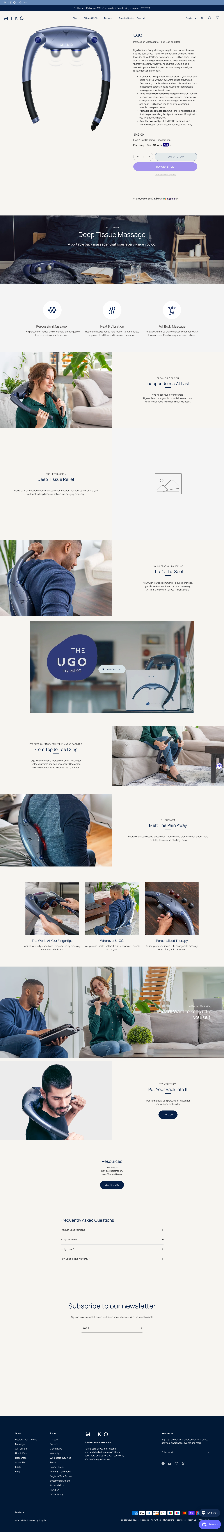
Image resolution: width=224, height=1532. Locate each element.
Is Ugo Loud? (67, 1249)
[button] (165, 198)
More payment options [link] (165, 174)
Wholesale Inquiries (60, 1457)
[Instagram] (176, 1463)
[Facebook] (163, 1463)
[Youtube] (169, 1463)
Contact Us (56, 1448)
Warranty (54, 1453)
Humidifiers (21, 1453)
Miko (24, 1520)
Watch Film (113, 669)
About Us (20, 1462)
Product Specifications (73, 1229)
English (189, 18)
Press (53, 1462)
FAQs (18, 1467)
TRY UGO (168, 1114)
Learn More (112, 1184)
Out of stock (176, 156)
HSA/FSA (54, 1489)
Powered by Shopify (36, 1520)
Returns (54, 1444)
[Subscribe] (140, 1328)
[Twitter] (183, 1463)
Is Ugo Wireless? (69, 1239)
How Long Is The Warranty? (75, 1258)
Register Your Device (26, 1439)
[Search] (209, 18)
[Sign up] (207, 1452)
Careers (54, 1439)
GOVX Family (56, 1494)
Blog (17, 1471)
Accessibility (57, 1485)
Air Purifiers (21, 1448)
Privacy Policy (57, 1467)
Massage (20, 1444)
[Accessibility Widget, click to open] (219, 766)
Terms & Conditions (60, 1471)
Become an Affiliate (60, 1480)
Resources (21, 1457)
